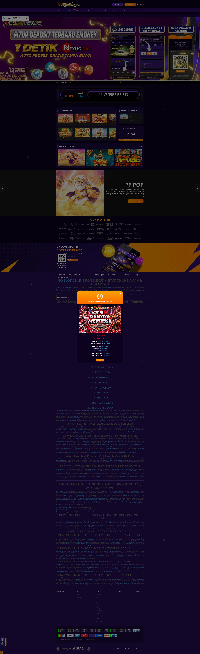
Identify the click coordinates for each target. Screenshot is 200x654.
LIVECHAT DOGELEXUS (100, 350)
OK (100, 360)
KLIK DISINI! (104, 341)
